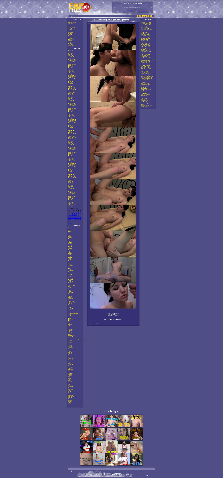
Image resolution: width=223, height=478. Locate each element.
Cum (69, 275)
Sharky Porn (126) (145, 56)
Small (69, 380)
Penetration (71, 348)
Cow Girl (70, 273)
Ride (69, 361)
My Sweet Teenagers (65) (147, 70)
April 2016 (70, 202)
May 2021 (70, 127)
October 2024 (71, 77)
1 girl (69, 227)
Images (70, 317)
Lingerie (70, 330)
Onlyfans (70, 29)
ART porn (70, 37)
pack (69, 344)
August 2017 (71, 182)
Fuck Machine (71, 302)
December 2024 (72, 75)
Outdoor (70, 342)
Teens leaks (71, 45)
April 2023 (70, 99)
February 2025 (71, 72)
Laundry (70, 326)
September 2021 (72, 122)
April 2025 (70, 70)
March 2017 (71, 188)
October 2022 (71, 107)
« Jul (69, 223)
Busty (69, 260)
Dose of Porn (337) (145, 27)
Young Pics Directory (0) (146, 105)
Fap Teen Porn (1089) (146, 22)
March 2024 (71, 86)
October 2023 (71, 92)
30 (80, 220)
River (69, 363)
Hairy (69, 309)
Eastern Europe (72, 285)
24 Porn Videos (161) (146, 46)
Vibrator (70, 401)
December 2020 (72, 133)
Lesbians (70, 34)
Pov (69, 356)
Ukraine (70, 400)
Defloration (70, 279)
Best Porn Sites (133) (146, 54)
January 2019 (71, 162)
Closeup (70, 269)
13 (75, 216)
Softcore (70, 383)
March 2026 (71, 57)
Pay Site (70, 346)
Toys (69, 399)
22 (79, 218)
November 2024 (72, 76)
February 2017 (71, 190)
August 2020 (71, 138)
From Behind (71, 301)
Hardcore (70, 311)
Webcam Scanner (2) (146, 83)
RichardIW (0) (144, 95)
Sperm (69, 388)
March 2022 (71, 115)
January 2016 (71, 206)
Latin (69, 325)
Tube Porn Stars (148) (146, 51)
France (69, 300)
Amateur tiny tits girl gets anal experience (113, 20)
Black (69, 252)
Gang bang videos (72, 42)
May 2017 (70, 186)
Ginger (69, 307)
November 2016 (72, 193)
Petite (69, 350)
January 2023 (71, 103)
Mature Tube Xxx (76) (146, 68)
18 (71, 218)
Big (69, 249)
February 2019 (71, 160)
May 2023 (70, 98)
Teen (69, 392)
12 (73, 216)
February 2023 (71, 102)
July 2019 (70, 154)
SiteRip (70, 375)
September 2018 (72, 166)
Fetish (69, 291)
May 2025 (70, 69)
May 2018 (70, 171)
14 (77, 216)
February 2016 (71, 204)
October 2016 (71, 195)
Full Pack (70, 303)
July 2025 (70, 66)
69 (68, 232)
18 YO (69, 26)
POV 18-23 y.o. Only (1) (146, 86)
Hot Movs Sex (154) (145, 49)
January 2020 (71, 147)
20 (75, 218)
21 (77, 218)
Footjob (70, 296)
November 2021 (72, 120)
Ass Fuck (70, 242)
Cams (69, 262)
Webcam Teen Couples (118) (148, 59)
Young (69, 405)
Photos (69, 351)
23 (80, 218)
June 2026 (70, 53)
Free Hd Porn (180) (145, 35)
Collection (70, 270)
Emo (69, 286)
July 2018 (70, 169)
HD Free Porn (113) (145, 61)
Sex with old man (72, 370)
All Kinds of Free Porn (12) (147, 78)
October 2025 (71, 63)
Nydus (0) (143, 104)
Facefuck (70, 289)
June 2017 (70, 185)
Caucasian (70, 265)
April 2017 (70, 187)
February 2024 (71, 87)
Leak (69, 328)
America (70, 237)
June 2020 (70, 141)
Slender (70, 378)
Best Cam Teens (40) (146, 72)
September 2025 (72, 64)
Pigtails (70, 353)
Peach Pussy (71, 347)
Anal (69, 238)
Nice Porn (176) (144, 39)
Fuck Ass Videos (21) (146, 73)
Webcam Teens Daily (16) (147, 76)
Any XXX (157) (144, 48)
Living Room (71, 333)
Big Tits (70, 251)
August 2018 (71, 168)
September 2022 (72, 108)
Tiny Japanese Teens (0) (147, 89)
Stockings (70, 389)
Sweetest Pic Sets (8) (146, 81)
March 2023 (71, 100)
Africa (69, 236)
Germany (70, 306)
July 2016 (70, 198)
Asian (69, 241)
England (70, 287)
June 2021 (70, 126)
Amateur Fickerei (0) (145, 92)
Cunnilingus (71, 278)
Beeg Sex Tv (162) (145, 45)
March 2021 (71, 130)
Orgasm (70, 340)
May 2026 (70, 54)
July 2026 (70, 52)
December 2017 (72, 177)
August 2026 (71, 50)
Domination (71, 282)
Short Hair (70, 373)
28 (77, 220)
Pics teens (70, 33)
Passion (70, 345)
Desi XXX (70, 44)
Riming (70, 362)
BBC (69, 247)
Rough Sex (70, 364)
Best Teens (70, 23)
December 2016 (72, 192)
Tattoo (69, 391)
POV (69, 31)
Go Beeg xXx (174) (145, 40)
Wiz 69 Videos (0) (145, 100)
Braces (69, 258)
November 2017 (72, 179)
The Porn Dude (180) (146, 37)
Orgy (69, 341)
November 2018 (72, 164)
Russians (70, 367)
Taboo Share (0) (145, 106)
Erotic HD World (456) (146, 23)
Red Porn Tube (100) (146, 67)
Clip (69, 268)
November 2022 (72, 105)
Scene (69, 368)
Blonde (70, 254)
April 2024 (70, 85)
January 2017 (71, 191)
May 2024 (70, 83)
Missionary (70, 336)
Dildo (69, 280)
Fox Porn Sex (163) (145, 43)
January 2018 (71, 176)
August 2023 (71, 94)
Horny (69, 314)
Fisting (69, 293)
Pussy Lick (70, 358)
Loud (69, 334)
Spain (69, 385)
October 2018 (71, 165)
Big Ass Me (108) (145, 64)
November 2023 (72, 91)
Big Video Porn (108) (146, 65)
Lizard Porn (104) (145, 66)
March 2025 (71, 71)
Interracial (70, 40)
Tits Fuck (70, 397)
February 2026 (71, 58)
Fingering (70, 292)
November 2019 (72, 149)
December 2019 (72, 148)
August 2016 (71, 197)
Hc (68, 312)
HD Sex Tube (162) (145, 44)
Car (69, 263)
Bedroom (70, 248)
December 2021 (72, 119)
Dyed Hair (70, 284)
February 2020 (71, 146)
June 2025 (70, 68)
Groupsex (70, 308)
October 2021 (71, 121)
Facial (69, 290)
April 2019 (70, 158)
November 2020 (72, 135)
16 (80, 216)
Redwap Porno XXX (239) (147, 31)
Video (69, 402)
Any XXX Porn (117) (145, 60)
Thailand (70, 394)
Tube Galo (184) (145, 34)
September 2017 (72, 181)
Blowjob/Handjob (72, 256)
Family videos (71, 39)
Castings (70, 35)
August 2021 (71, 124)
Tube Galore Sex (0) (145, 94)
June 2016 (70, 199)
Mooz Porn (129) (145, 55)
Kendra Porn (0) (144, 87)
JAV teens (70, 32)
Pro (69, 357)
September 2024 (72, 79)
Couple (70, 271)
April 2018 (70, 173)
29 (79, 220)
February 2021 (71, 131)
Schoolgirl (70, 369)
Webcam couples (72, 22)
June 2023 (70, 97)
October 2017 (71, 180)
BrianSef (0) (144, 99)
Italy (69, 320)
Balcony (70, 245)
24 (69, 220)
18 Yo (69, 230)
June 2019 (70, 155)
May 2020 (70, 142)
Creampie (70, 274)
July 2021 (70, 125)
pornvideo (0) (144, 98)
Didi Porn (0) (144, 90)
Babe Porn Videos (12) (146, 77)
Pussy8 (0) (143, 97)
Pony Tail (70, 355)
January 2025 (71, 74)
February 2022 (71, 116)
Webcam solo (71, 24)
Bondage (70, 257)
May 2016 (70, 201)
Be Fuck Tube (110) (145, 62)
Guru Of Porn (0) (145, 103)
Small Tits (70, 381)
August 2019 (71, 153)
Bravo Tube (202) (145, 33)
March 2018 (71, 174)
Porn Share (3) (144, 82)
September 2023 (72, 93)
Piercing (70, 352)
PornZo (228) (144, 32)
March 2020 (71, 144)
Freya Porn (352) (145, 26)
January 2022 (71, 118)
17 (69, 218)
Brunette (70, 259)
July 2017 (70, 184)
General (70, 304)
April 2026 (70, 55)
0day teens (70, 28)
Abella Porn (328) (145, 28)
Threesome (71, 395)
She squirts (70, 43)
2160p (69, 231)
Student (70, 390)
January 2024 (71, 88)
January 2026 (71, 59)
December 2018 (72, 163)
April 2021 (70, 129)
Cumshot (70, 276)
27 (75, 220)
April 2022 (70, 114)
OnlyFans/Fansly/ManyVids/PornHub (77, 339)
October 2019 (71, 151)
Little (69, 331)
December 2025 (72, 60)
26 (73, 220)
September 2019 (72, 152)
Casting (70, 264)
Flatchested (71, 295)
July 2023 (70, 96)
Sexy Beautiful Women (73, 372)
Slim (69, 379)
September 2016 (72, 196)
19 (73, 218)
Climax (69, 267)
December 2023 (72, 90)
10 (69, 216)
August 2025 (71, 65)
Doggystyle (70, 281)
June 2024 (70, 82)
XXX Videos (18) (145, 75)
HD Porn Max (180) (145, 38)
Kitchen (70, 324)
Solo (69, 384)
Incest (69, 318)
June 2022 (70, 111)
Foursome (70, 298)
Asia (69, 240)
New (69, 337)
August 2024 (71, 80)
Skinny (69, 377)
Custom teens (71, 27)
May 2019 (70, 157)
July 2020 (70, 140)
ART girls (70, 38)
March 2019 (71, 159)
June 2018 (70, 170)
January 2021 (71, 132)
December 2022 (72, 104)
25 (71, 220)
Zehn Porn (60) (144, 71)
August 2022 (71, 109)
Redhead (70, 359)
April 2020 (70, 143)
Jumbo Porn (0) (144, 88)
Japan (69, 322)
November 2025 (72, 61)
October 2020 (71, 136)
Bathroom (70, 246)
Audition (70, 243)
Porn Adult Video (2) (145, 84)
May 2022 (70, 113)
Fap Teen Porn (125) (146, 57)
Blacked (70, 253)
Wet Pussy (70, 403)
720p (69, 235)
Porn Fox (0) (144, 93)
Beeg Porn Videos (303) (146, 29)
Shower (70, 374)
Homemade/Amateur (73, 313)
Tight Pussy (71, 396)
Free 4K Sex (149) (145, 50)
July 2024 (70, 81)
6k (68, 234)
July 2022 (70, 110)
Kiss (69, 323)
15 (79, 216)
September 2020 (72, 137)
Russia (69, 366)
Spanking (70, 386)
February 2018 (71, 175)
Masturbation (71, 335)
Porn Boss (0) (144, 101)
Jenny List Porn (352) (146, 24)
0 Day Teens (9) (144, 79)
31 (69, 221)
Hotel (69, 315)
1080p (69, 229)
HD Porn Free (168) (145, 42)
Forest (69, 297)
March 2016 (71, 203)
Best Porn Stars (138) (146, 53)
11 (71, 216)
